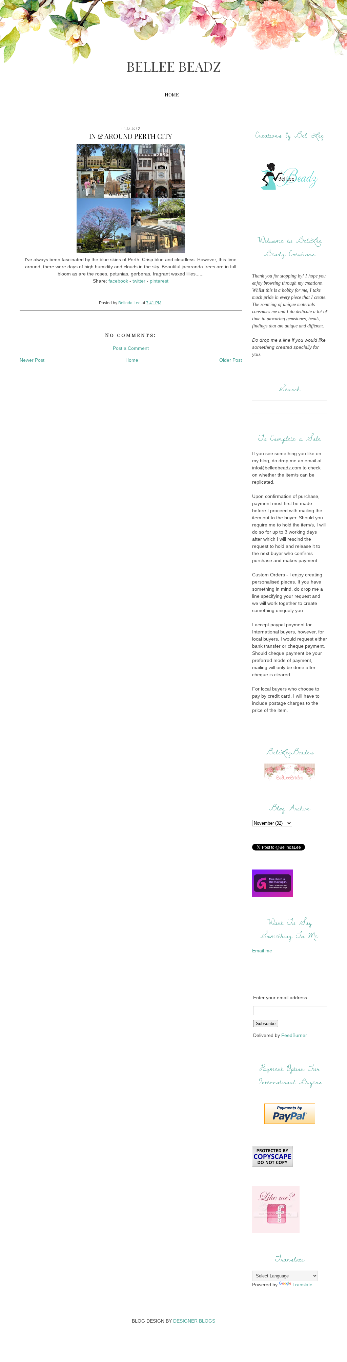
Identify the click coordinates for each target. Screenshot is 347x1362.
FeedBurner (294, 1035)
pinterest (159, 281)
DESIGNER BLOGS (194, 1321)
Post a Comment (131, 348)
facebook (118, 281)
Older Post (230, 360)
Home (172, 94)
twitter (138, 281)
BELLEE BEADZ (173, 66)
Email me (262, 950)
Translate (302, 1284)
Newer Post (32, 360)
